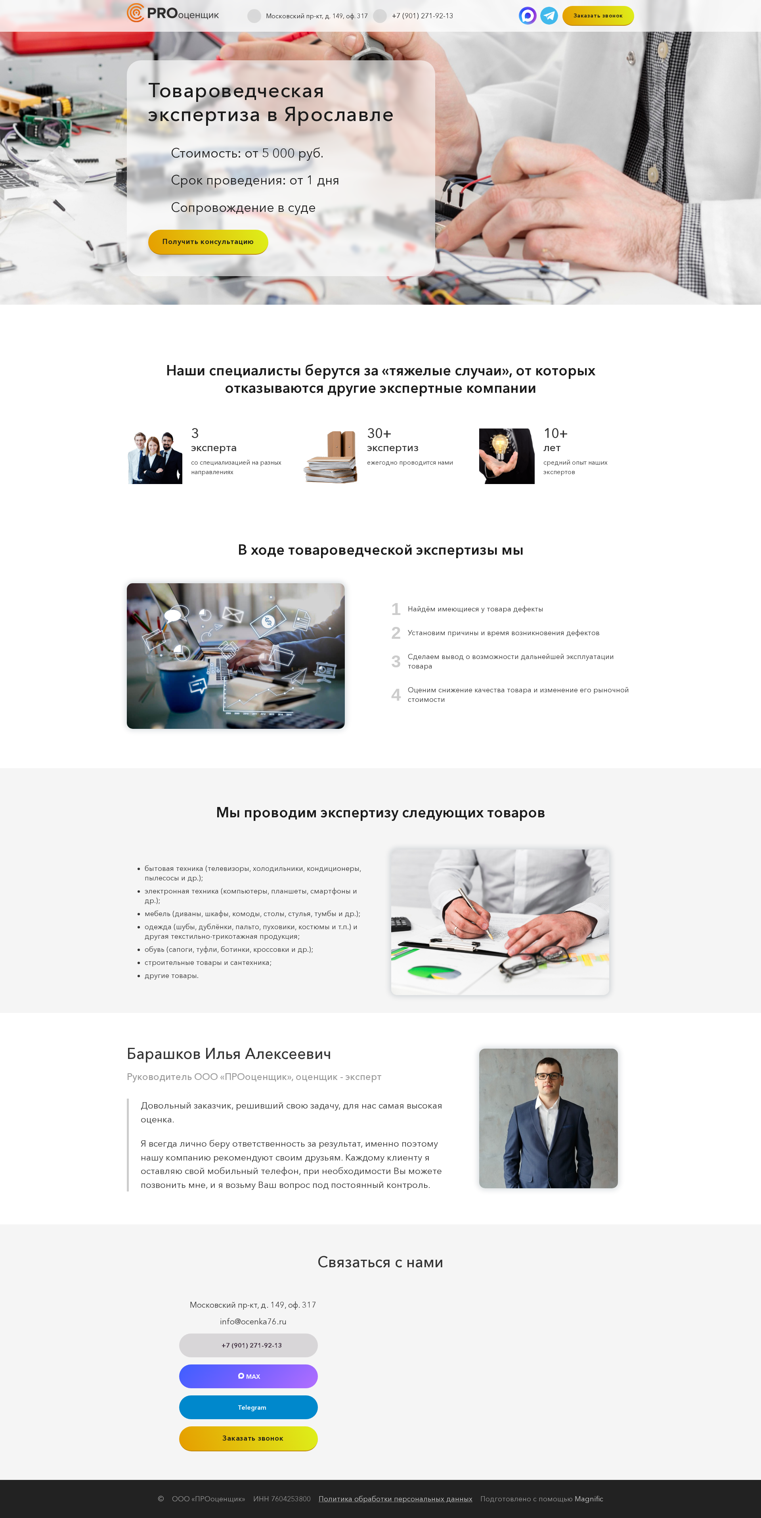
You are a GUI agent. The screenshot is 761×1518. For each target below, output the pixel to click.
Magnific (589, 1499)
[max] (528, 16)
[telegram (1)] (549, 16)
